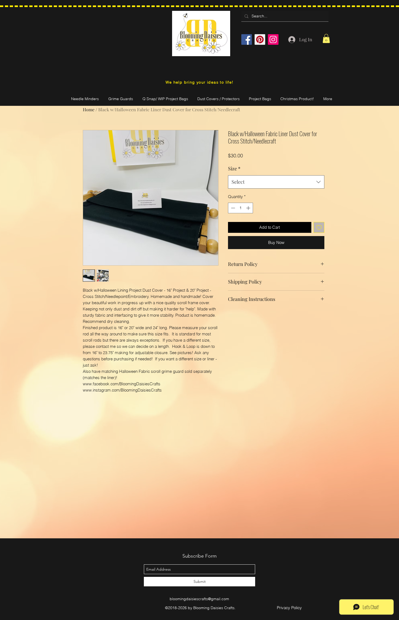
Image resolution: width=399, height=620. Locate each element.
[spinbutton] (240, 208)
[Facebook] (246, 39)
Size (234, 168)
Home (88, 109)
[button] (326, 38)
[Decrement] (232, 208)
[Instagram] (273, 39)
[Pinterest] (260, 39)
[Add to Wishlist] (319, 227)
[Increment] (248, 208)
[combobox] (276, 182)
